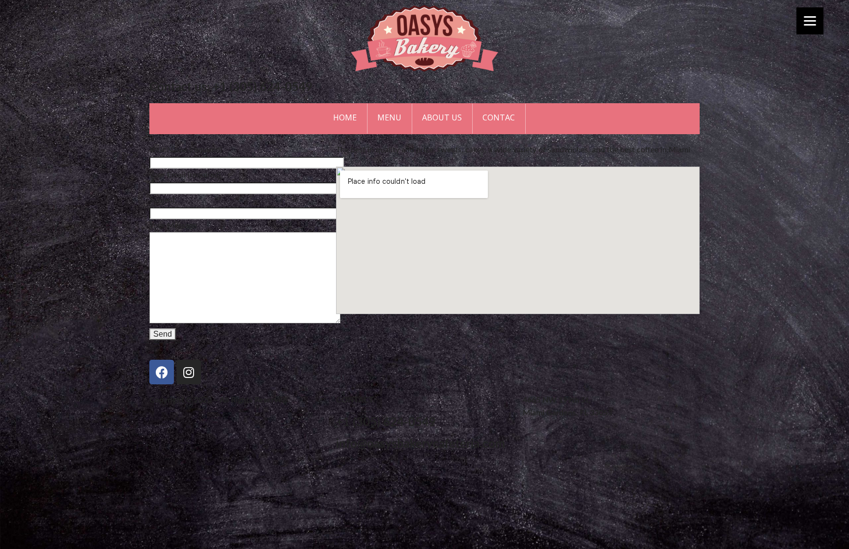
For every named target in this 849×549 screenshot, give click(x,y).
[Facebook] (161, 372)
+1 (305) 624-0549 (386, 423)
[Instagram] (188, 372)
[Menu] (809, 20)
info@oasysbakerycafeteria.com (420, 444)
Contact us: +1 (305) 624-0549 (230, 87)
